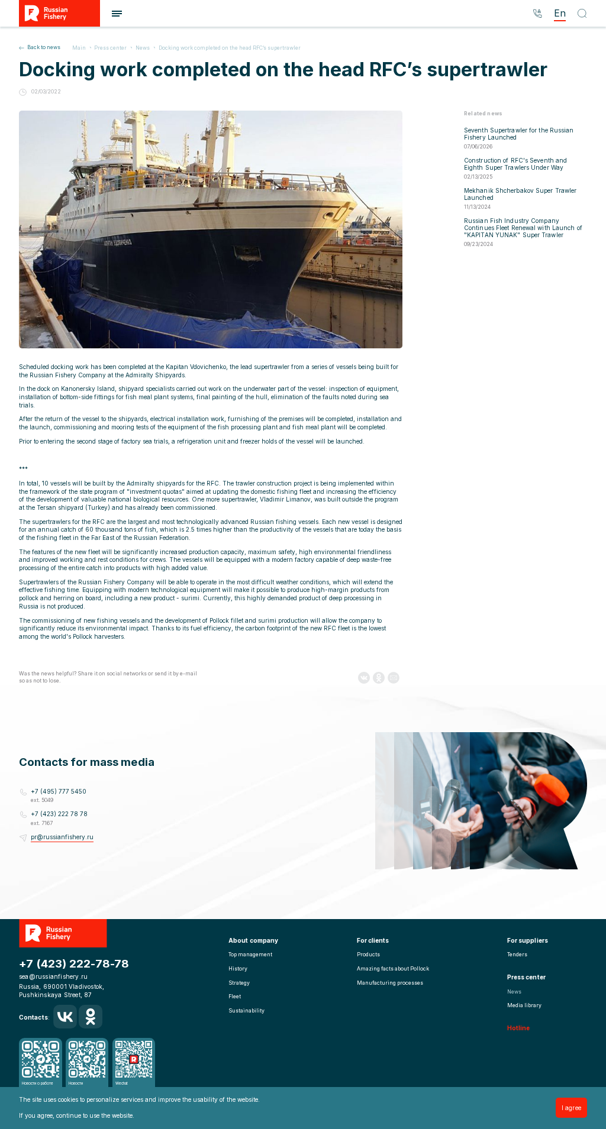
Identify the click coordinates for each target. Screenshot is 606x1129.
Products (368, 954)
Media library (524, 1005)
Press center (526, 977)
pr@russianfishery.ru (62, 836)
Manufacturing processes (390, 983)
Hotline (518, 1027)
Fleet (234, 996)
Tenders (517, 954)
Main (79, 48)
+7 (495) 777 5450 (58, 791)
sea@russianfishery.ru (53, 976)
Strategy (239, 983)
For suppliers (527, 940)
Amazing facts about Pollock (393, 969)
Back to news (43, 47)
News (514, 992)
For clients (373, 940)
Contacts (33, 1017)
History (237, 969)
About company (253, 940)
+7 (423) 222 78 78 (59, 813)
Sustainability (246, 1011)
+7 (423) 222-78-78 (74, 964)
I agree (571, 1107)
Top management (250, 954)
